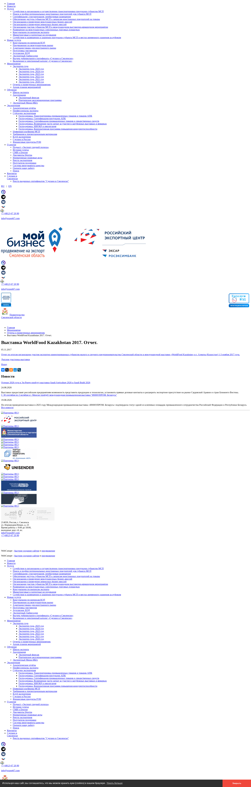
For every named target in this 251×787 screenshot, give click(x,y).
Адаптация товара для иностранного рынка (34, 48)
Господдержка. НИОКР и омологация (37, 126)
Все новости (7, 407)
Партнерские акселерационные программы (40, 100)
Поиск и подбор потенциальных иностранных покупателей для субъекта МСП (52, 14)
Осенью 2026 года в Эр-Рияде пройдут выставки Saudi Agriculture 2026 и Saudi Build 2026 (45, 382)
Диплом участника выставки (15, 359)
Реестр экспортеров (22, 160)
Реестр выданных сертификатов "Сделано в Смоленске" (41, 181)
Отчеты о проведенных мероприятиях (32, 84)
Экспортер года (20, 66)
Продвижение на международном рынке (33, 45)
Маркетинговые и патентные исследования (34, 35)
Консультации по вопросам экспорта (31, 32)
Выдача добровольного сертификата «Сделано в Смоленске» (43, 58)
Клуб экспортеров (22, 137)
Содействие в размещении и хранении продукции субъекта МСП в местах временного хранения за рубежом (67, 37)
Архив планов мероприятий (27, 87)
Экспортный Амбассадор (25, 56)
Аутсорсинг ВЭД (21, 53)
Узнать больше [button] (115, 783)
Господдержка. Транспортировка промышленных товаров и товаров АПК (55, 116)
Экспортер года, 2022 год (31, 76)
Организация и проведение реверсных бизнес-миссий (40, 24)
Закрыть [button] (236, 783)
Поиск (16, 171)
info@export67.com (10, 218)
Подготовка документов (25, 50)
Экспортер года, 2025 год (31, 69)
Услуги (10, 9)
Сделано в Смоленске (12, 177)
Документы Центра (22, 155)
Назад (4, 364)
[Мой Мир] (15, 370)
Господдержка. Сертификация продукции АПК (42, 118)
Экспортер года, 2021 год (31, 79)
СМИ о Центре (20, 152)
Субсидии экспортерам (24, 113)
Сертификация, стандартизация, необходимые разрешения (42, 16)
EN (10, 186)
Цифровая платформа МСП (26, 131)
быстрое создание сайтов (26, 551)
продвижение (48, 551)
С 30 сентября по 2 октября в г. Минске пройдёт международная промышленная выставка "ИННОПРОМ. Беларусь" (59, 395)
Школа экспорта (21, 92)
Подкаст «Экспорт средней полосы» (31, 147)
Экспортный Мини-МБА (25, 103)
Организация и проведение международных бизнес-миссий (42, 22)
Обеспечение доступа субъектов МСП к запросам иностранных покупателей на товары (56, 19)
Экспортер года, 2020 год (31, 82)
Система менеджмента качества (28, 165)
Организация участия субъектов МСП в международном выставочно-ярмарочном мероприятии (60, 27)
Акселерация (19, 95)
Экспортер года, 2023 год (31, 74)
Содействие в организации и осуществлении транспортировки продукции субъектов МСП (58, 11)
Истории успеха (21, 150)
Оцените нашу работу (24, 168)
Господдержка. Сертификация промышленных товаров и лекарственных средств (59, 121)
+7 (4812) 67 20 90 (10, 213)
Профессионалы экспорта (25, 110)
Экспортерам (13, 105)
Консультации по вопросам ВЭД (29, 43)
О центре (11, 144)
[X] (7, 370)
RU (3, 186)
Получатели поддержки (24, 163)
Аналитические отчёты (24, 108)
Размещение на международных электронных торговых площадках (46, 29)
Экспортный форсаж (29, 97)
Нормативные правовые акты (27, 157)
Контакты (12, 173)
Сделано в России (22, 139)
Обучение (12, 90)
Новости (11, 6)
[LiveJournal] (19, 370)
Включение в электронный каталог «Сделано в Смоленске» (42, 61)
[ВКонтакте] (3, 370)
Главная (11, 3)
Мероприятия (13, 63)
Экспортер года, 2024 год (31, 71)
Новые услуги (14, 40)
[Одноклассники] (11, 370)
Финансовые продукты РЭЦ (27, 142)
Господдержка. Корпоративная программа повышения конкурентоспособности (58, 129)
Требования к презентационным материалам (35, 134)
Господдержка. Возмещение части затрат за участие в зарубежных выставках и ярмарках (63, 124)
